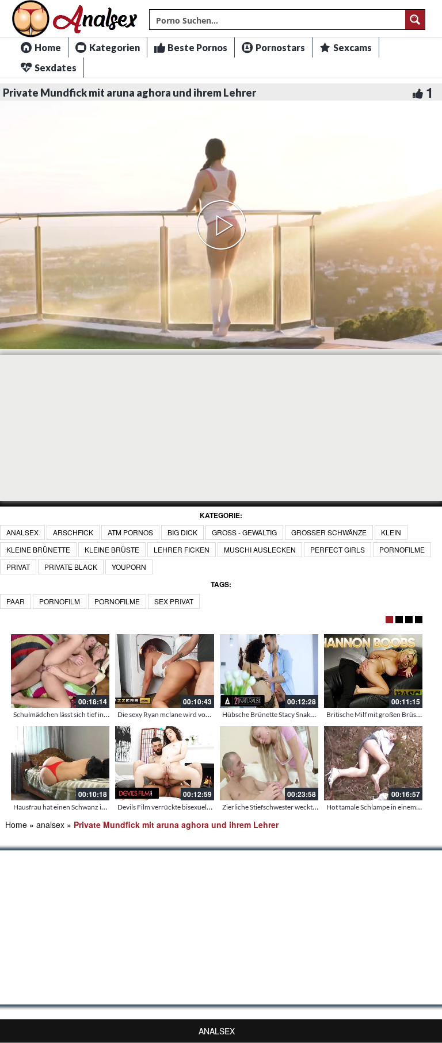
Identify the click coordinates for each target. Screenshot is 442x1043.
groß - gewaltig (244, 532)
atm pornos (130, 532)
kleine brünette (38, 549)
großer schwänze (329, 532)
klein (391, 532)
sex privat (173, 601)
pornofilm (59, 601)
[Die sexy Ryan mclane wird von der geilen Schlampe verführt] (164, 671)
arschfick (73, 532)
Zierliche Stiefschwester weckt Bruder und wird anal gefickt (310, 807)
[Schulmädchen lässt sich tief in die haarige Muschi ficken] (60, 671)
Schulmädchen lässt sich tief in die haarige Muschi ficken (97, 714)
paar (15, 601)
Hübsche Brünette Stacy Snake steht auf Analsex (293, 714)
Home (16, 824)
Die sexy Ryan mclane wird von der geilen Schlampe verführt (207, 714)
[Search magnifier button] (415, 19)
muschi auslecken (260, 549)
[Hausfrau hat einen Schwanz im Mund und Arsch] (60, 763)
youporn (129, 567)
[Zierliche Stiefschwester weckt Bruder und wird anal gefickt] (269, 763)
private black (70, 567)
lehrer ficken (181, 549)
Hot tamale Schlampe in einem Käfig (379, 807)
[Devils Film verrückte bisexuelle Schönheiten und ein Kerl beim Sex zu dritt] (164, 763)
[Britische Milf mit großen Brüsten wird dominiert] (373, 671)
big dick (182, 532)
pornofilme (402, 549)
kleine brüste (112, 549)
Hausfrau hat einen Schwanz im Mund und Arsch (86, 807)
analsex (22, 532)
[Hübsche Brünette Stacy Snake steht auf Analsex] (269, 671)
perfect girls (337, 549)
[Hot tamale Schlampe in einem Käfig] (373, 763)
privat (18, 567)
